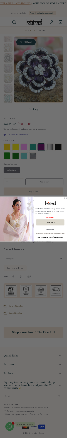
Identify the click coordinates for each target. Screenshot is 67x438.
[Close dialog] (65, 198)
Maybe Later (50, 229)
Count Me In (50, 222)
